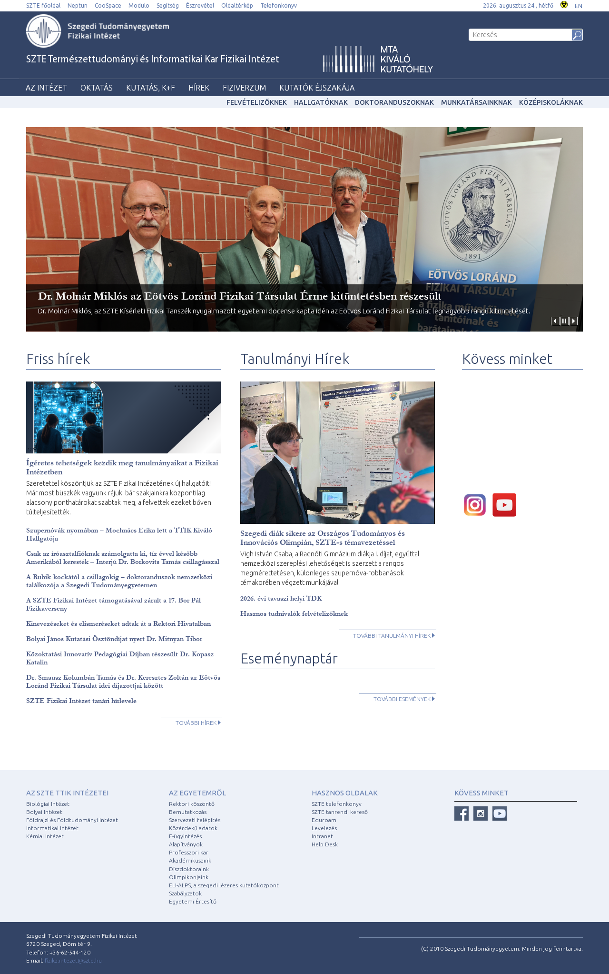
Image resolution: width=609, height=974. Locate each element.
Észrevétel (200, 5)
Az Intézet (46, 87)
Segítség (168, 5)
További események (402, 699)
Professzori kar (188, 852)
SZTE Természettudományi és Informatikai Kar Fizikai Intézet (152, 60)
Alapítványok (186, 844)
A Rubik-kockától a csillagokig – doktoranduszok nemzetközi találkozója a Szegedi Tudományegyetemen (119, 581)
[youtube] (506, 504)
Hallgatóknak (321, 102)
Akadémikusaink (190, 860)
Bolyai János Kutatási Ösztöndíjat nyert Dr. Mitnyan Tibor (114, 639)
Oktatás (96, 87)
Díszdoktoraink (189, 869)
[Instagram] (480, 813)
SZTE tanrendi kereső (340, 812)
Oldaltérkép (237, 5)
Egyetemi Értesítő (192, 901)
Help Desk (325, 844)
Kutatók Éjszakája (316, 87)
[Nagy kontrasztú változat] (564, 3)
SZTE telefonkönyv (337, 804)
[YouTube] (499, 813)
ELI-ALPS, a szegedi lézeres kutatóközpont (224, 885)
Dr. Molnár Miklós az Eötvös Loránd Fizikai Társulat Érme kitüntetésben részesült (240, 296)
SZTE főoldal (43, 5)
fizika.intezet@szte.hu (73, 960)
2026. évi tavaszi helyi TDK (281, 598)
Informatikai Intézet (52, 828)
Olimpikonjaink (188, 877)
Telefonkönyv (278, 5)
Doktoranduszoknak (394, 102)
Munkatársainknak (476, 102)
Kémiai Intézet (45, 836)
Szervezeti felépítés (194, 820)
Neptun (78, 5)
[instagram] (477, 504)
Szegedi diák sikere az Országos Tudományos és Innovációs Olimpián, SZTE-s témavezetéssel (322, 538)
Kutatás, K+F (150, 87)
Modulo (138, 5)
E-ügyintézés (185, 836)
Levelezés (324, 828)
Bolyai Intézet (44, 812)
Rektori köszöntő (192, 804)
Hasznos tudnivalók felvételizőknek (294, 614)
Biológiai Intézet (47, 804)
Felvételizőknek (256, 102)
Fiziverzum (244, 87)
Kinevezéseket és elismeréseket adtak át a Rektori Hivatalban (118, 624)
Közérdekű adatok (193, 828)
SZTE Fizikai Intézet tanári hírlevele (81, 701)
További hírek (196, 723)
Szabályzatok (185, 893)
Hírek (198, 87)
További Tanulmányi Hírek (392, 636)
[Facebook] (461, 813)
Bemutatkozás (187, 812)
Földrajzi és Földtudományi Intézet (72, 820)
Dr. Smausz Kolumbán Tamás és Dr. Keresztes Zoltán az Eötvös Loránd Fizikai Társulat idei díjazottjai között (123, 681)
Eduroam (324, 820)
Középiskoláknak (551, 102)
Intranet (322, 836)
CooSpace (108, 5)
